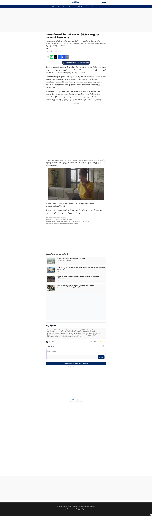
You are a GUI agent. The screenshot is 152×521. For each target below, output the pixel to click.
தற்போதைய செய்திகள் (59, 6)
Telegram (75, 221)
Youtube (71, 221)
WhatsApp (71, 219)
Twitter (62, 221)
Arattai (82, 221)
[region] (76, 20)
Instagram (66, 221)
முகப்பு (104, 2)
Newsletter (63, 217)
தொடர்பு (84, 509)
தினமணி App (64, 223)
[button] (47, 2)
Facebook (58, 221)
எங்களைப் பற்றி (75, 509)
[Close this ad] (151, 515)
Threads (78, 221)
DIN (47, 49)
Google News (86, 221)
